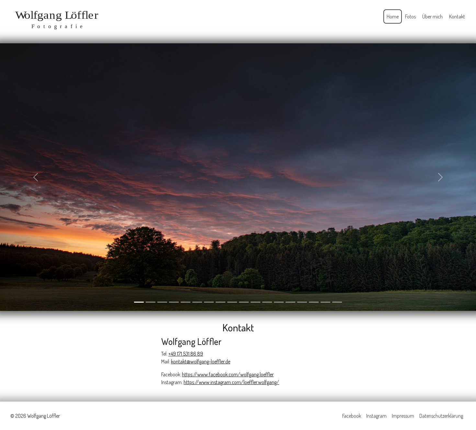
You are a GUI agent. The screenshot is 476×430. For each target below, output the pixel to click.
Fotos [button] (410, 16)
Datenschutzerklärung (441, 415)
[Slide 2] (150, 302)
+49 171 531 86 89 (185, 353)
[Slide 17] (325, 302)
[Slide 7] (209, 302)
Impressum (403, 415)
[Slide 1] (139, 302)
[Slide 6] (197, 302)
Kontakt (457, 16)
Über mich (432, 16)
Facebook (351, 415)
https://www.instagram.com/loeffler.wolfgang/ (231, 382)
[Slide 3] (162, 302)
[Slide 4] (174, 302)
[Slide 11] (255, 302)
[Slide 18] (337, 302)
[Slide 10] (244, 302)
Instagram (376, 415)
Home (393, 16)
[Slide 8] (220, 302)
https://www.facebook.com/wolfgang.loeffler (228, 374)
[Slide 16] (314, 302)
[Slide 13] (279, 302)
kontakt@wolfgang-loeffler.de (200, 361)
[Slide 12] (267, 302)
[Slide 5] (185, 302)
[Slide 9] (232, 302)
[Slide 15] (302, 302)
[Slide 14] (290, 302)
